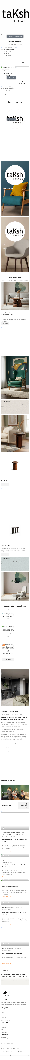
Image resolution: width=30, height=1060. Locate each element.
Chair (8, 636)
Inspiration (18, 832)
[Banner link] (15, 407)
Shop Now (8, 659)
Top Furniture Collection (8, 860)
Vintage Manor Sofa (8, 653)
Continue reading (6, 851)
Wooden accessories (18, 834)
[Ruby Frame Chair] (8, 629)
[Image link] (6, 993)
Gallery (2, 1029)
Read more (5, 484)
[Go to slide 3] (15, 37)
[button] (2, 792)
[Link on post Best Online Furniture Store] (15, 880)
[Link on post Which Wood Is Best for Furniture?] (15, 936)
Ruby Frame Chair (8, 633)
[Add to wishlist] (12, 615)
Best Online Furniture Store (10, 886)
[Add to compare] (6, 622)
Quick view (10, 622)
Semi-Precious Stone (6, 1020)
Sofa (8, 655)
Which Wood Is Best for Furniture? (12, 953)
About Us (3, 1027)
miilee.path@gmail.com (10, 827)
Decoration (5, 832)
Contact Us (4, 1032)
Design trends (11, 832)
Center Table (4, 1017)
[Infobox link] (15, 132)
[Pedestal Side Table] (8, 614)
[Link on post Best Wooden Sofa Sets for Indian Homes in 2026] (15, 820)
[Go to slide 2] (15, 34)
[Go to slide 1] (15, 32)
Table (8, 618)
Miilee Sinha (7, 855)
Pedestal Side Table (8, 616)
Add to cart (5, 323)
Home (2, 1024)
